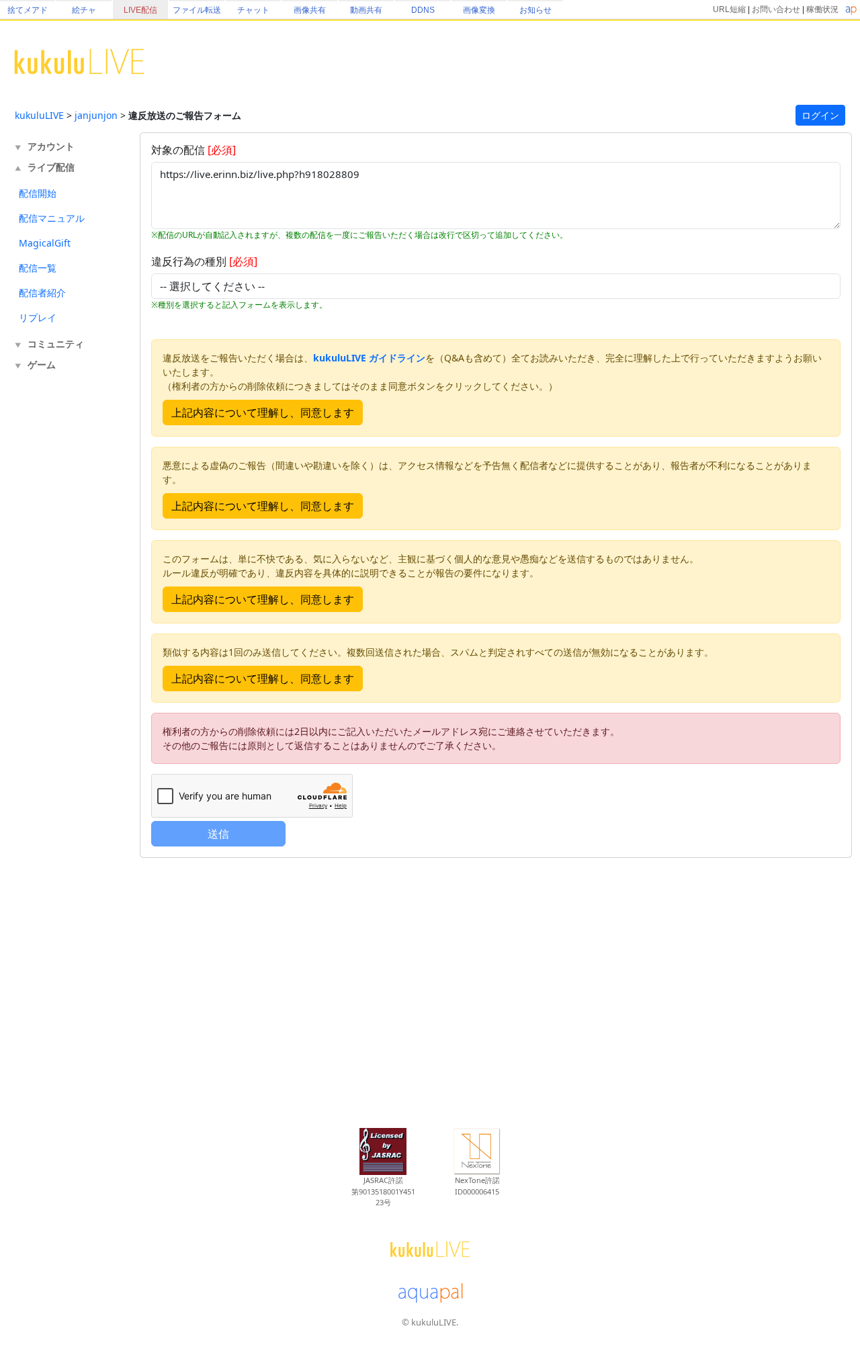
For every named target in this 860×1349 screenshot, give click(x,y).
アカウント (51, 146)
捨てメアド (27, 10)
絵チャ (84, 10)
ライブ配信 (51, 167)
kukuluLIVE (39, 115)
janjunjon (96, 115)
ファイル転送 (197, 10)
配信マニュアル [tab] (52, 218)
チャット (253, 10)
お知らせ (535, 10)
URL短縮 (729, 9)
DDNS (423, 10)
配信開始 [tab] (37, 193)
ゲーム (42, 364)
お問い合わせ (776, 9)
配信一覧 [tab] (37, 267)
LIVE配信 (140, 10)
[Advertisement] (68, 596)
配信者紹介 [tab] (42, 292)
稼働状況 (822, 9)
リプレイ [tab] (37, 317)
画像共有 (310, 10)
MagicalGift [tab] (45, 242)
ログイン (820, 115)
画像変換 (479, 10)
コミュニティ (56, 343)
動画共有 (366, 10)
